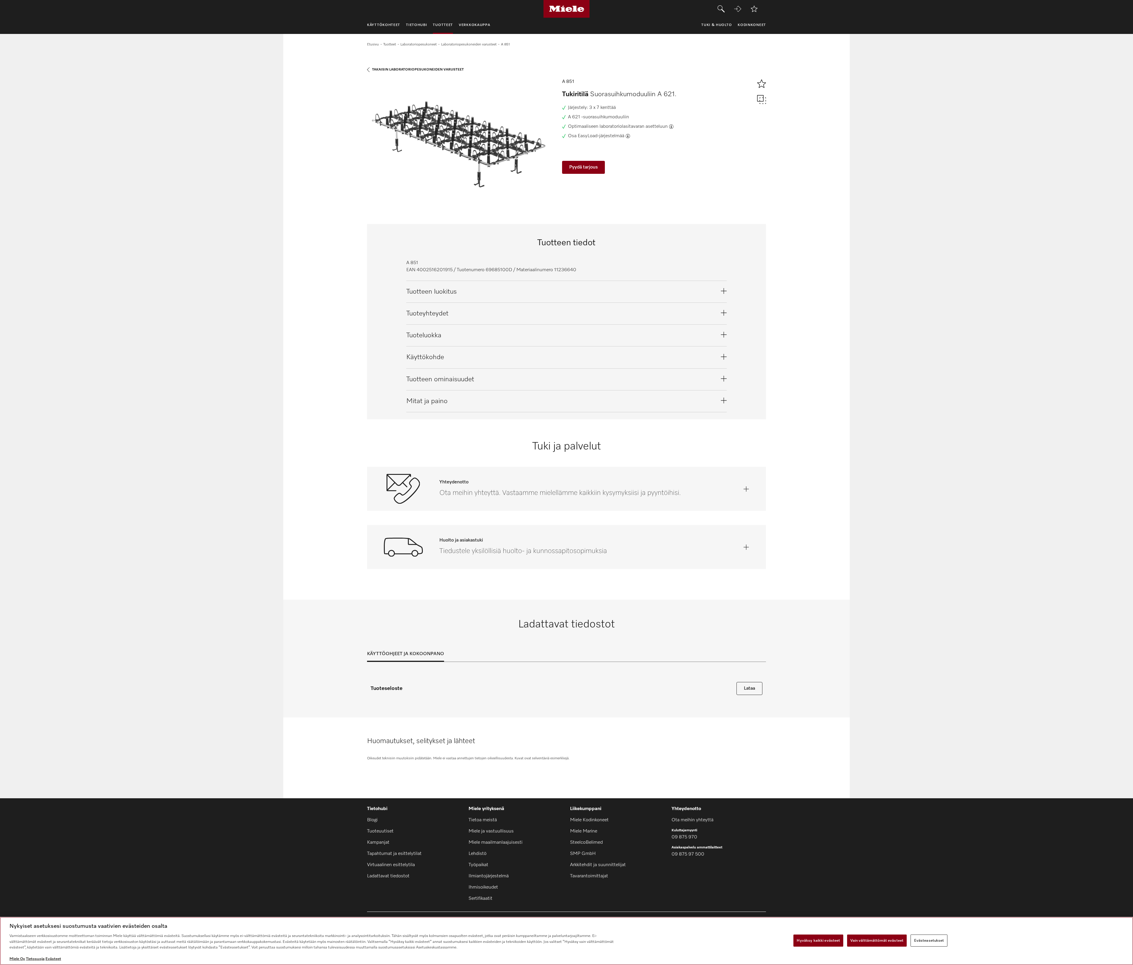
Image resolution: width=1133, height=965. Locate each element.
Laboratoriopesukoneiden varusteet (469, 44)
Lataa (749, 688)
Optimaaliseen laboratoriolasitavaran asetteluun (618, 126)
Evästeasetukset (929, 940)
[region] (566, 941)
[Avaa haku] (721, 9)
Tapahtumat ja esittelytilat (394, 853)
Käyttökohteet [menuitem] (383, 25)
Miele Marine (583, 831)
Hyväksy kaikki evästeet (818, 940)
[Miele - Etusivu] (566, 9)
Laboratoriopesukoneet (418, 44)
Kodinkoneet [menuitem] (752, 25)
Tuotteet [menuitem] (443, 25)
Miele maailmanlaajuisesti (496, 842)
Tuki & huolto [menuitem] (716, 25)
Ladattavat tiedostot (388, 876)
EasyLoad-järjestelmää (601, 136)
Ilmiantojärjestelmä (489, 876)
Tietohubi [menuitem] (416, 25)
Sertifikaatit (480, 898)
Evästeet (53, 959)
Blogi (372, 820)
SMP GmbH (583, 853)
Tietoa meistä (483, 820)
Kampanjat (378, 842)
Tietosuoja (35, 959)
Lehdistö (478, 853)
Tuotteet (389, 44)
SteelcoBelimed (586, 842)
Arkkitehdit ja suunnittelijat (598, 865)
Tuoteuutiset (380, 831)
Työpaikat (478, 865)
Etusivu (373, 44)
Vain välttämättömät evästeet (876, 940)
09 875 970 (684, 837)
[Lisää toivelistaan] (754, 9)
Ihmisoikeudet (483, 887)
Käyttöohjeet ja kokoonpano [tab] (405, 654)
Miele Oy (17, 959)
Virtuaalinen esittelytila (391, 865)
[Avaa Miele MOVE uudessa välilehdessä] (737, 9)
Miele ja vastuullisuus (491, 831)
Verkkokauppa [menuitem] (474, 25)
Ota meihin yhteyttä (692, 820)
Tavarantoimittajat (589, 876)
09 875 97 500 (688, 854)
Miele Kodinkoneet (589, 820)
